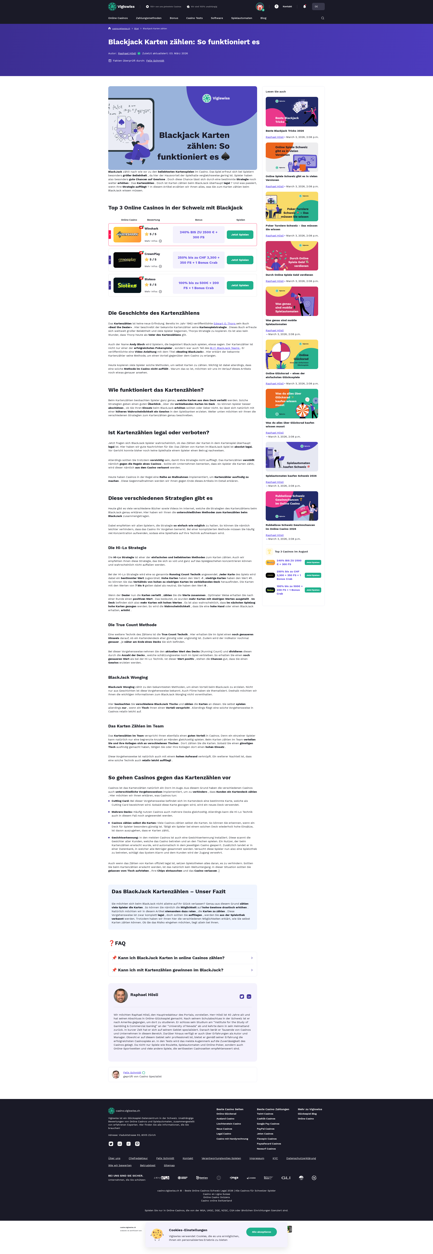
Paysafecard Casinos (269, 1143)
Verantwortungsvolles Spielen (221, 1158)
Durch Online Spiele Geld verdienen (289, 274)
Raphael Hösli (127, 53)
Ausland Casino (225, 1118)
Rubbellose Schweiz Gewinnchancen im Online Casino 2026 (290, 526)
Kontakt (287, 6)
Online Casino (306, 1118)
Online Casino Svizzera (216, 1197)
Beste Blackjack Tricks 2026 (285, 130)
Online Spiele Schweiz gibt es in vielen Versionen (291, 178)
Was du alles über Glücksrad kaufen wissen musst (290, 424)
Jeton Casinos (265, 1133)
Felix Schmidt (155, 60)
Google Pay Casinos (268, 1123)
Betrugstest (147, 1165)
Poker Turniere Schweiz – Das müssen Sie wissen (291, 227)
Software (217, 18)
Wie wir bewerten (120, 1165)
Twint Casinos (265, 1113)
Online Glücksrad (226, 1113)
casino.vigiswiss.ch (128, 1110)
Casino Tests (194, 18)
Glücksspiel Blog (307, 1113)
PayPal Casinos (265, 1128)
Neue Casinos (224, 1128)
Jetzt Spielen (240, 234)
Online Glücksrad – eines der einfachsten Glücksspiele (285, 375)
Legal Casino (223, 1133)
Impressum (256, 1158)
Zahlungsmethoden (149, 18)
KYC (275, 1158)
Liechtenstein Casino (228, 1123)
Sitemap (169, 1165)
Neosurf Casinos (266, 1148)
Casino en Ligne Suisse (216, 1194)
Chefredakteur (138, 1158)
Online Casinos (118, 18)
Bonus (174, 18)
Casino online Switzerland (216, 1200)
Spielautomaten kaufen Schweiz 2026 (291, 475)
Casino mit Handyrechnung (232, 1138)
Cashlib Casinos (266, 1118)
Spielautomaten (241, 18)
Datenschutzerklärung (301, 1158)
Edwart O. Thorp (225, 323)
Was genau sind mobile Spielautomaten (281, 322)
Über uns (114, 1158)
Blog (263, 18)
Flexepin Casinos (267, 1138)
